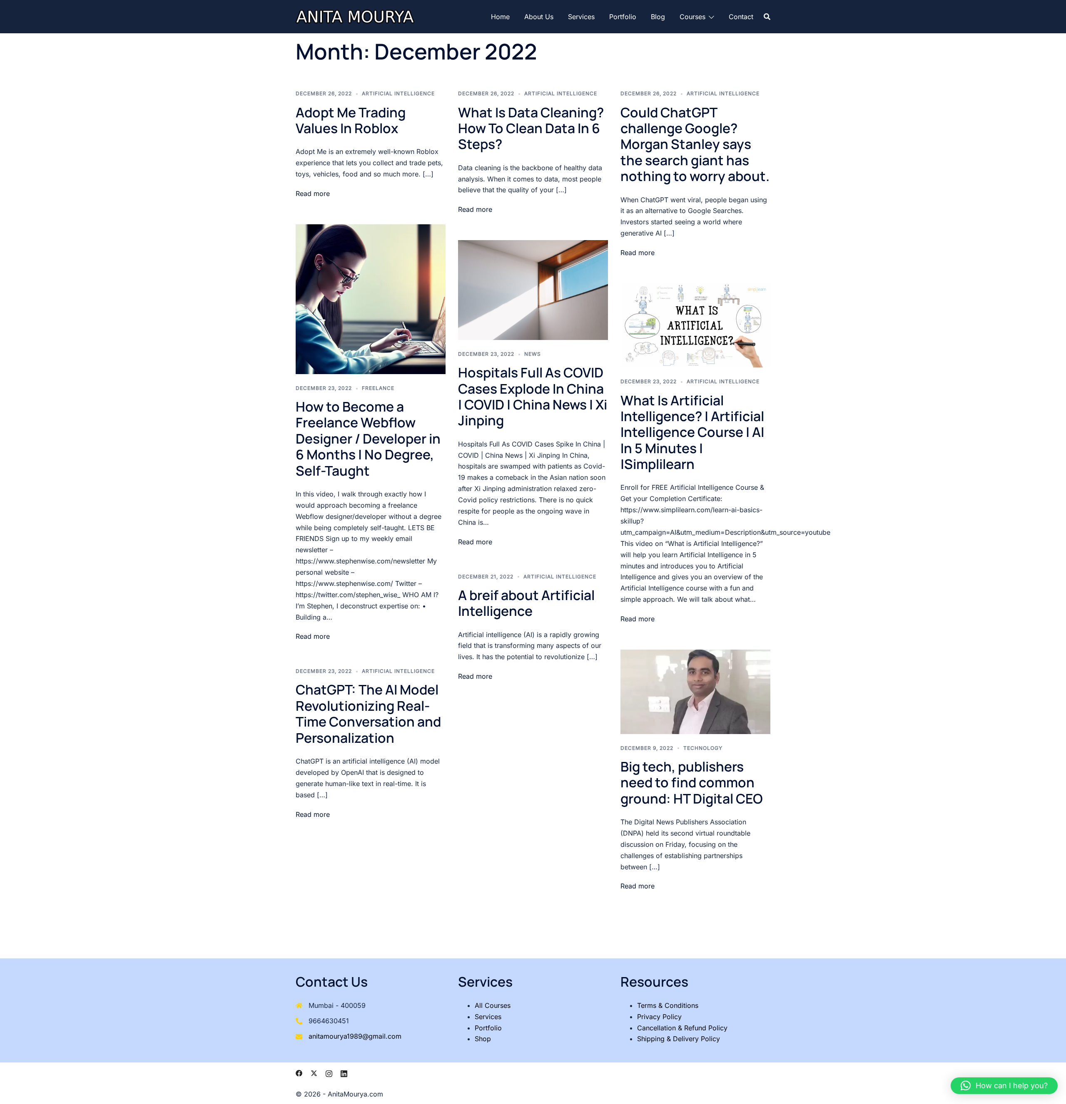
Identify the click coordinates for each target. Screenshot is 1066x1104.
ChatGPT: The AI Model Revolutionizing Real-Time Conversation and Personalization (368, 713)
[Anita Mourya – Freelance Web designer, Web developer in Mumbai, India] (355, 16)
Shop (483, 1039)
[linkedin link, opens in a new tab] (344, 1072)
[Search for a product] (767, 16)
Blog (658, 16)
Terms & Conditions (667, 1005)
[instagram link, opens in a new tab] (329, 1072)
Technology (702, 748)
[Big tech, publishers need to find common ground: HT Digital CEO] (695, 691)
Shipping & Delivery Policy (678, 1039)
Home (500, 16)
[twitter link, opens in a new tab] (314, 1072)
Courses (692, 16)
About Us (538, 16)
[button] (1004, 1085)
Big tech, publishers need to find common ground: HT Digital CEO (691, 782)
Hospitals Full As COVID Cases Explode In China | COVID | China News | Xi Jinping (532, 396)
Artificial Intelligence (398, 93)
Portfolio (622, 16)
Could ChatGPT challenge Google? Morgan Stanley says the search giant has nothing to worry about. (695, 144)
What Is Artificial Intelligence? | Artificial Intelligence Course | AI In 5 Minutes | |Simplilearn (692, 432)
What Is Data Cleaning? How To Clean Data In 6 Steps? (531, 128)
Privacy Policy (659, 1016)
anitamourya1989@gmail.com (355, 1036)
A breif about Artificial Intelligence (526, 603)
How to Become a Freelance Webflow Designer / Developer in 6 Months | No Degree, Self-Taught (368, 438)
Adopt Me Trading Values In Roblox (351, 120)
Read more (313, 193)
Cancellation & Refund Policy (682, 1028)
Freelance (378, 388)
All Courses (493, 1005)
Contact (741, 16)
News (532, 354)
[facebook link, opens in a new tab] (299, 1072)
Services (581, 16)
